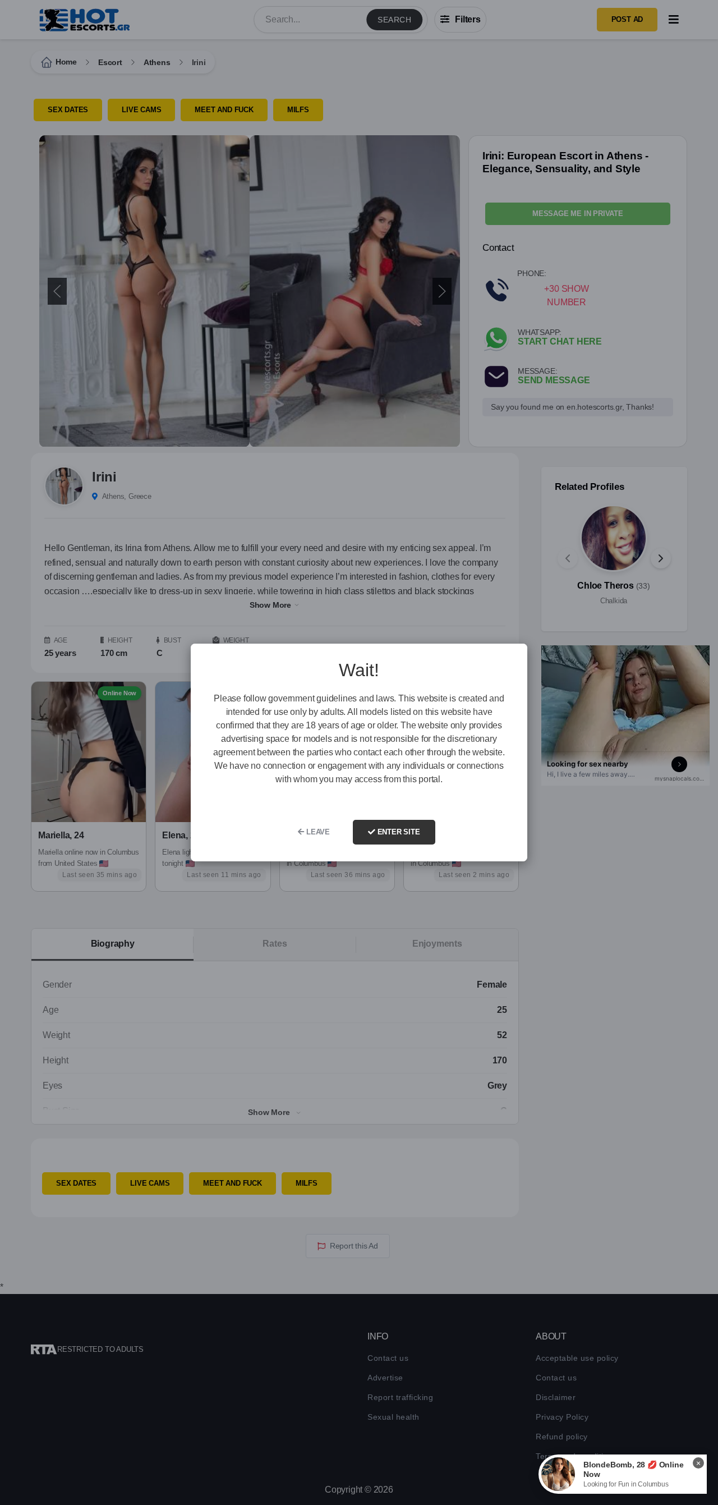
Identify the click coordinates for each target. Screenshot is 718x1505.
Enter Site (397, 832)
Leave (317, 832)
